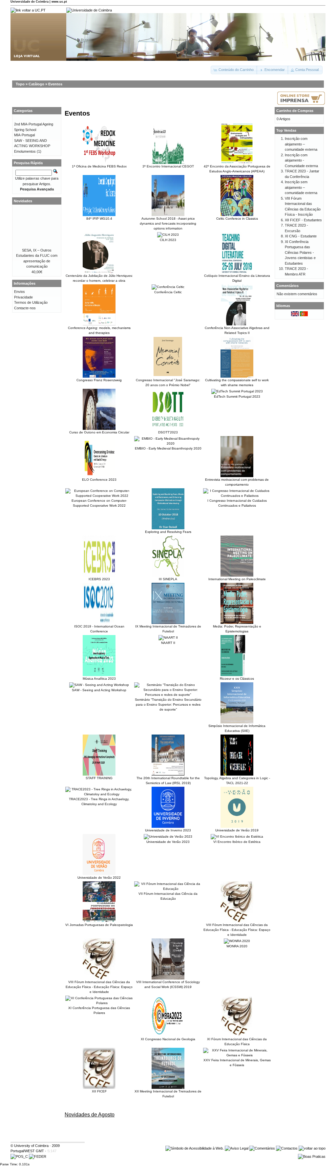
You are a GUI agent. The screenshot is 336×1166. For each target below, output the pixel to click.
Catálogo (36, 84)
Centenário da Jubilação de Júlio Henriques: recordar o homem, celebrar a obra (99, 278)
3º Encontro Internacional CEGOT (168, 166)
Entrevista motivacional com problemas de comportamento (237, 482)
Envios (19, 292)
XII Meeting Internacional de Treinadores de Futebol (168, 1093)
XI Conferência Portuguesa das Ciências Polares (99, 1010)
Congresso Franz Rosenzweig (99, 380)
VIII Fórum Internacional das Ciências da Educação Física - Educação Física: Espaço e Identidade (236, 929)
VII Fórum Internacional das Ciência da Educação (168, 896)
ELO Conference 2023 (99, 479)
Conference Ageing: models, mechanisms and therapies (99, 330)
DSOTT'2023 (168, 432)
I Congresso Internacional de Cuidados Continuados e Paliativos (237, 503)
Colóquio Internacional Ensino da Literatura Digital (237, 278)
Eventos (55, 84)
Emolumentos (25, 151)
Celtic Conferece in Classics (237, 218)
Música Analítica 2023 (99, 678)
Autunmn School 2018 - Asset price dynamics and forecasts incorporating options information (168, 223)
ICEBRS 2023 (99, 579)
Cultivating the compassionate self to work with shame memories (237, 382)
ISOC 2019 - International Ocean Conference (99, 629)
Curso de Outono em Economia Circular (99, 432)
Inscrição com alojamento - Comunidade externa (301, 160)
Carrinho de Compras (294, 111)
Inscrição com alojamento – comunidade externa (301, 144)
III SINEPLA (168, 579)
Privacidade (23, 297)
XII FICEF (99, 1091)
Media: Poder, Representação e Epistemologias (237, 629)
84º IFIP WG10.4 (99, 218)
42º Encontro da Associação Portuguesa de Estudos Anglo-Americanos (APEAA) (237, 169)
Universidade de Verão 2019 (237, 830)
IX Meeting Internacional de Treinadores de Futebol (168, 629)
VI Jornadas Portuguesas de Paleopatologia (99, 925)
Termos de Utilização (31, 302)
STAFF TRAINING (99, 778)
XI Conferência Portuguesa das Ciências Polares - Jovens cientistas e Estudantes (300, 252)
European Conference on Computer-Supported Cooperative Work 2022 (99, 503)
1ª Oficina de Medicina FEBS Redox (99, 166)
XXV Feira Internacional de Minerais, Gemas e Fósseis (237, 1062)
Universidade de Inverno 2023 (168, 830)
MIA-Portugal (24, 135)
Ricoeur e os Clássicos (237, 678)
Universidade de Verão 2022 (99, 877)
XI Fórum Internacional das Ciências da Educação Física (237, 1041)
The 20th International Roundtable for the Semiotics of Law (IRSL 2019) (168, 780)
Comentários (287, 286)
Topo (20, 84)
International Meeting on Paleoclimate (237, 579)
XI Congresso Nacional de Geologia (168, 1039)
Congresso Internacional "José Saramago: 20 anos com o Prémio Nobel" (168, 382)
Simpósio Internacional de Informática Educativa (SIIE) (236, 728)
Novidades (23, 201)
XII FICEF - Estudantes (303, 220)
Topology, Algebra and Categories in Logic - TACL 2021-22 (237, 780)
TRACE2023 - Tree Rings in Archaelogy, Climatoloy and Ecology (99, 801)
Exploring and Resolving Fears (168, 532)
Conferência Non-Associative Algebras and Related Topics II (237, 330)
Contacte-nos (25, 308)
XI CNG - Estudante (301, 236)
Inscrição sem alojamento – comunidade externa (301, 187)
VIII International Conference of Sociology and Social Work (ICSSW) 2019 (168, 984)
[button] (234, 70)
